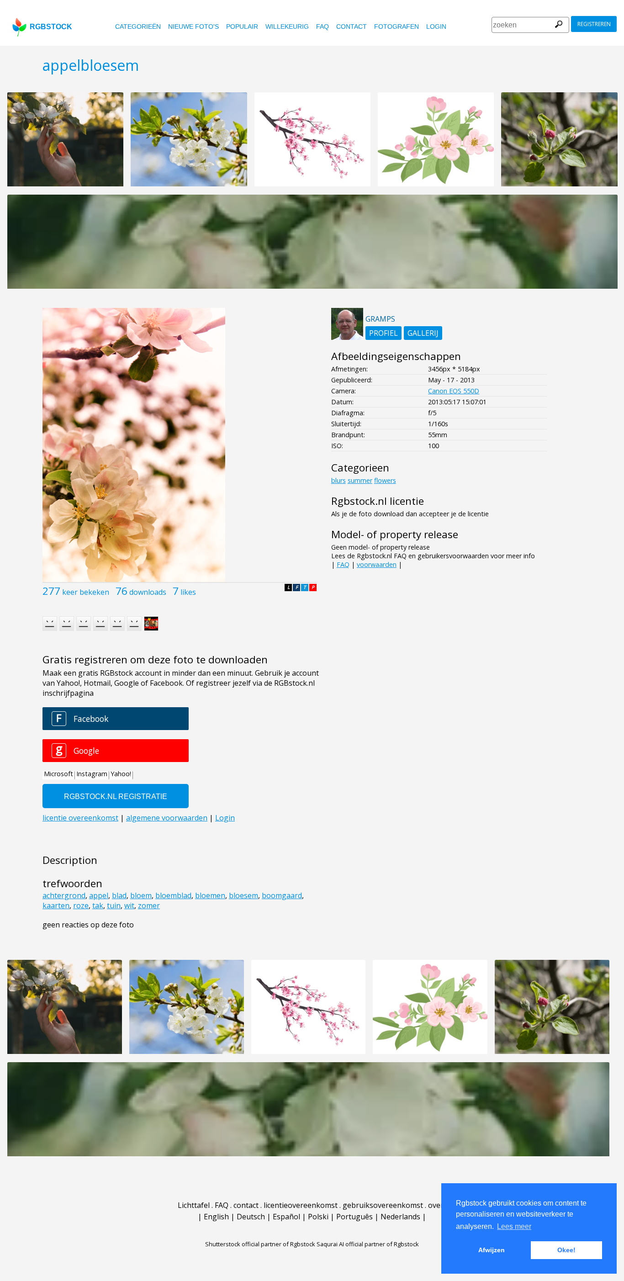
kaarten (55, 905)
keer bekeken (85, 592)
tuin (114, 905)
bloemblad (173, 895)
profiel (383, 333)
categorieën (138, 26)
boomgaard (282, 895)
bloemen (210, 895)
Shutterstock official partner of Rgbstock (260, 1244)
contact (351, 26)
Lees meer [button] (514, 1226)
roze (81, 905)
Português (354, 1217)
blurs (338, 480)
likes (188, 592)
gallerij (423, 333)
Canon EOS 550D (453, 390)
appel (98, 895)
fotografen (396, 26)
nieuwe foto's (193, 26)
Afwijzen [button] (491, 1250)
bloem (141, 895)
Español (286, 1217)
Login (436, 26)
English (216, 1217)
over (436, 1205)
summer (360, 480)
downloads (147, 592)
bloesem (243, 895)
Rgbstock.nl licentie (377, 501)
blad (119, 895)
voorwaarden (377, 564)
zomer (149, 905)
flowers (385, 480)
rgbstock (51, 27)
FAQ (322, 26)
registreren (594, 24)
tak (97, 905)
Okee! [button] (566, 1250)
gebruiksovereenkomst (383, 1205)
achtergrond (63, 895)
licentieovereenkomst (301, 1205)
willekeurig (287, 26)
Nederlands (400, 1217)
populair (242, 26)
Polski (318, 1217)
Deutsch (251, 1217)
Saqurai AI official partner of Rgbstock (368, 1244)
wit (129, 905)
